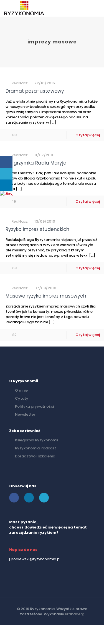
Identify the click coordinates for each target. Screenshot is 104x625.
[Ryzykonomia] (24, 8)
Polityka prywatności (34, 406)
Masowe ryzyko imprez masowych (46, 296)
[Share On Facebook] (6, 162)
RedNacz (19, 83)
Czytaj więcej (87, 135)
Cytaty (21, 398)
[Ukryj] (6, 193)
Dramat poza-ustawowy (35, 91)
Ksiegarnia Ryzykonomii (36, 440)
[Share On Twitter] (6, 174)
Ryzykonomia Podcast (35, 448)
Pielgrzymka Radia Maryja (36, 163)
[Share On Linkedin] (6, 185)
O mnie (21, 390)
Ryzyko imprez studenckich (37, 229)
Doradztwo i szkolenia (35, 456)
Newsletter (25, 414)
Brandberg (74, 614)
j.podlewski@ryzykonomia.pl (34, 559)
